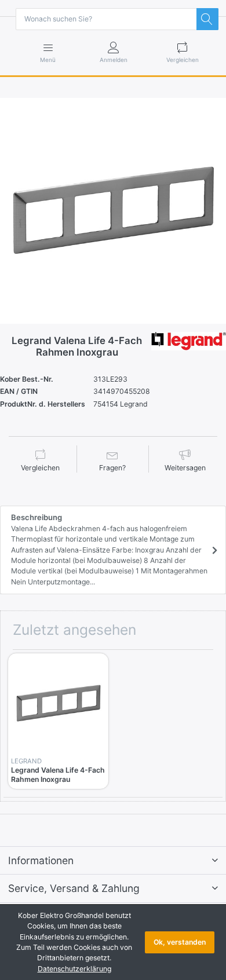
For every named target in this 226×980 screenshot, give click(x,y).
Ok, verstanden (180, 942)
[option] (113, 211)
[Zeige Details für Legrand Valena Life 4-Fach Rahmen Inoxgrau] (58, 703)
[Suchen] (207, 19)
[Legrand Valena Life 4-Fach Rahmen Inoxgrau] (113, 211)
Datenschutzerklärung (74, 968)
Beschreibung (109, 549)
